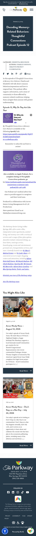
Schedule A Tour (23, 4)
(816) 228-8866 (18, 478)
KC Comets (27, 264)
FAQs (23, 516)
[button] (5, 531)
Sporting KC (18, 264)
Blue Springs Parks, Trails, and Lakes (16, 269)
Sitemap (29, 516)
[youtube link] (27, 492)
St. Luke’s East (22, 253)
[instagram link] (18, 492)
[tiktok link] (22, 492)
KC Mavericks (8, 266)
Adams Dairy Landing (21, 266)
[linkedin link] (13, 492)
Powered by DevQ (18, 532)
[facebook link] (8, 492)
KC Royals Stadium (22, 261)
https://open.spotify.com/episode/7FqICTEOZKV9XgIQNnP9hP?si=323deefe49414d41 (18, 137)
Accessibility (16, 516)
